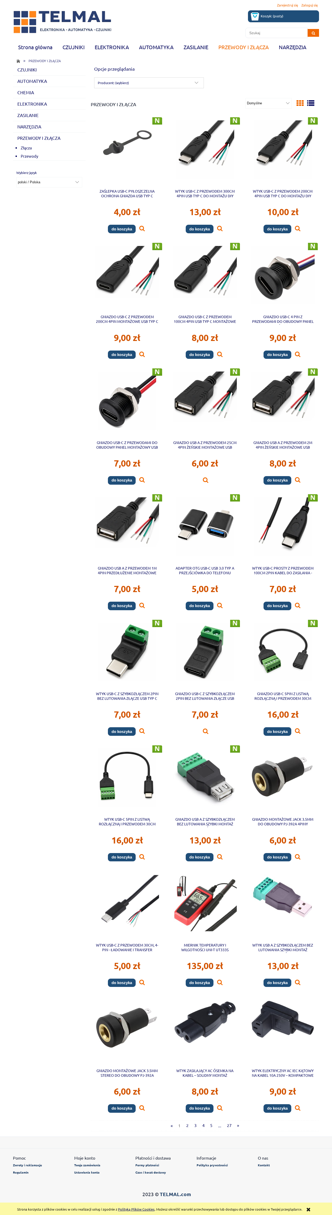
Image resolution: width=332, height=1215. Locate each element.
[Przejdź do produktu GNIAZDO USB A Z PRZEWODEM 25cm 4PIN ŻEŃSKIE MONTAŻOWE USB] (205, 404)
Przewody (29, 156)
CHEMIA (25, 92)
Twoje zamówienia (87, 1165)
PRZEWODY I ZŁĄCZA (38, 138)
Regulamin (21, 1172)
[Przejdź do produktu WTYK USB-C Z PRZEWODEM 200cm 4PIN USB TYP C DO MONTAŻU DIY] (283, 152)
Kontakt (264, 1165)
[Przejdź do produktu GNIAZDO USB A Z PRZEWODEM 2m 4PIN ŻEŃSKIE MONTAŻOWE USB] (283, 404)
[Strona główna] (62, 22)
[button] (142, 229)
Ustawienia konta (87, 1172)
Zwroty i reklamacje (27, 1165)
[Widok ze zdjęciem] (300, 103)
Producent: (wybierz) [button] (113, 83)
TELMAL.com (175, 1194)
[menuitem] (35, 47)
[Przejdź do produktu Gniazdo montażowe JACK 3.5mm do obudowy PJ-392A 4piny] (283, 780)
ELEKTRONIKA (32, 103)
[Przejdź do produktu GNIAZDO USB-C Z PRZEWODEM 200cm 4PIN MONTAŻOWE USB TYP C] (127, 278)
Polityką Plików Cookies (136, 1209)
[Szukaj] (313, 33)
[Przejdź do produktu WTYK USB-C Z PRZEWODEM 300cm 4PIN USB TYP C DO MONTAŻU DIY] (205, 152)
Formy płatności (147, 1165)
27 (229, 1125)
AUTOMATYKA (32, 81)
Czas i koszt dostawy (150, 1172)
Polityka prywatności (212, 1165)
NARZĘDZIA (29, 126)
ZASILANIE (28, 115)
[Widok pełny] (310, 103)
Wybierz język (26, 172)
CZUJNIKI (27, 69)
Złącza (26, 147)
